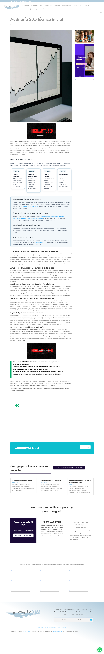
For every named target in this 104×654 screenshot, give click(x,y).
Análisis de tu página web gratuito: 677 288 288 (69, 467)
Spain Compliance (57, 631)
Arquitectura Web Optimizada (22, 480)
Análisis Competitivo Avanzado (51, 480)
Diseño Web (25, 5)
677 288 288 (14, 1)
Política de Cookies (61, 627)
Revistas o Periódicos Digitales (52, 5)
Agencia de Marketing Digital (23, 535)
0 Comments (13, 24)
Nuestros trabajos (27, 9)
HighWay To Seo (26, 631)
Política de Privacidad (50, 627)
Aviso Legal (40, 627)
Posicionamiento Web (36, 5)
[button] (99, 649)
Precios (43, 9)
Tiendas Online (77, 5)
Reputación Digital (66, 5)
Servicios (87, 5)
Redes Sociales (50, 9)
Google (36, 9)
